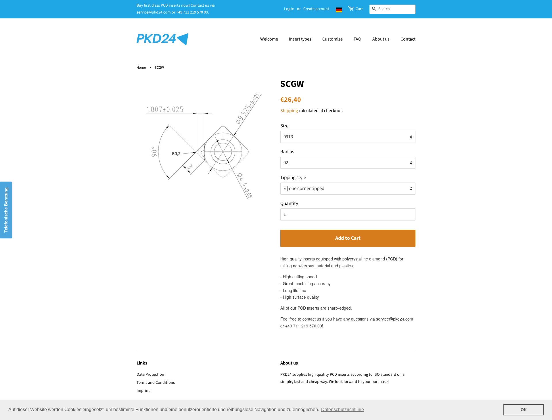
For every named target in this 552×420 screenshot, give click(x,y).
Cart (359, 9)
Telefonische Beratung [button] (5, 210)
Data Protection (150, 374)
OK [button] (524, 409)
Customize (332, 39)
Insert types (300, 39)
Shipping (289, 111)
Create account (316, 9)
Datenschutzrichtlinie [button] (342, 409)
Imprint (143, 391)
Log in (289, 9)
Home (141, 67)
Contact (407, 39)
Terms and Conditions (156, 382)
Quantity (289, 203)
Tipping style (293, 177)
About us (381, 39)
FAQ (357, 39)
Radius (287, 151)
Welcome (269, 39)
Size (284, 125)
